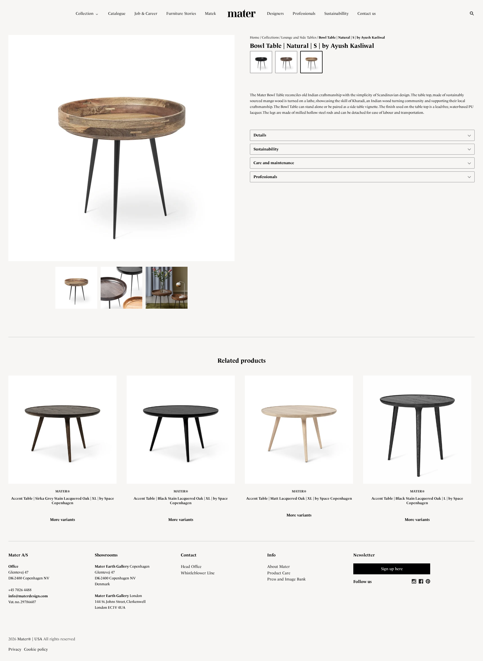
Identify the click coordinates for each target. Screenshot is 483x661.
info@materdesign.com (28, 596)
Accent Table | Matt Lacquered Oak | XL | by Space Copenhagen (299, 498)
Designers (275, 13)
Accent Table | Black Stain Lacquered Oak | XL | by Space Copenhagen (181, 500)
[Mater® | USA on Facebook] (422, 581)
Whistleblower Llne (198, 573)
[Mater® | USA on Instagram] (415, 581)
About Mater (278, 566)
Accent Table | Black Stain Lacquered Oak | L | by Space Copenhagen (417, 500)
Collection (84, 13)
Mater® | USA (29, 639)
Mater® (62, 491)
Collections (270, 37)
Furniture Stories (181, 13)
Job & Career (145, 13)
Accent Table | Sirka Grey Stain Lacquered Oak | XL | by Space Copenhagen (62, 500)
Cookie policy (36, 649)
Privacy (14, 649)
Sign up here (392, 568)
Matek (210, 13)
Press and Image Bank (286, 579)
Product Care (278, 573)
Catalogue (117, 13)
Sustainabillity (336, 13)
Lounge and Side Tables (298, 37)
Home (254, 37)
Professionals (304, 13)
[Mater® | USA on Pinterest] (428, 581)
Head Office (191, 566)
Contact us (366, 13)
